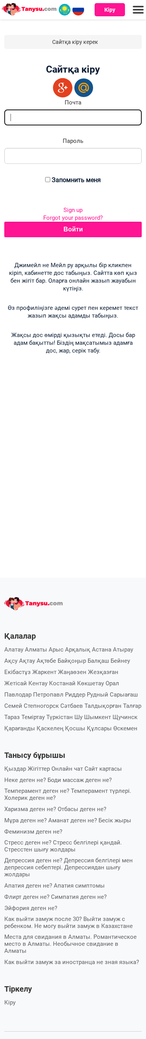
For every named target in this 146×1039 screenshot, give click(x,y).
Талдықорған (102, 705)
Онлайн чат (67, 768)
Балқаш (98, 660)
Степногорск (41, 705)
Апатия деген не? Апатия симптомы (54, 885)
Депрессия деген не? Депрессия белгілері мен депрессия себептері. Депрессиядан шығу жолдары (68, 867)
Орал (112, 683)
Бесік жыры (115, 820)
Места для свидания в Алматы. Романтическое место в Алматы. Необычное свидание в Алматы (70, 943)
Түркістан (59, 717)
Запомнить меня (76, 180)
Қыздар (15, 768)
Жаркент (44, 672)
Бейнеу (120, 660)
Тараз (12, 717)
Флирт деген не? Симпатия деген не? (55, 896)
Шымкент (97, 717)
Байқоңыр (72, 660)
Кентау (37, 683)
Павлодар (18, 694)
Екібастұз (17, 672)
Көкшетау (90, 683)
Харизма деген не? (30, 809)
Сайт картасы (103, 768)
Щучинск (125, 717)
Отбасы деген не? (82, 809)
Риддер (75, 694)
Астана (101, 649)
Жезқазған (103, 672)
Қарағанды (19, 728)
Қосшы (75, 728)
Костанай (62, 683)
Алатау (13, 649)
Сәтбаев (71, 705)
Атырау (123, 649)
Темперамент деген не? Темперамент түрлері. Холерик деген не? (67, 794)
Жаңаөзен (72, 672)
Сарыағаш (124, 694)
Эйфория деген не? (30, 908)
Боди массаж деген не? (79, 780)
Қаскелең (50, 728)
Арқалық (77, 649)
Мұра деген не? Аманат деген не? (50, 820)
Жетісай (15, 683)
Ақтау (27, 660)
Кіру (109, 10)
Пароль (73, 141)
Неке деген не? (25, 780)
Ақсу (11, 660)
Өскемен (125, 728)
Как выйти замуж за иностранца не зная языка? (71, 962)
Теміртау (33, 717)
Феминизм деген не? (33, 831)
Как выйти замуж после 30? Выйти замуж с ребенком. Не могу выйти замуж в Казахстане (68, 923)
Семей (13, 705)
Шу (78, 717)
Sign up (73, 210)
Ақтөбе (46, 660)
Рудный (97, 694)
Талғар (132, 705)
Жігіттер (39, 768)
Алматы (36, 649)
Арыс (56, 649)
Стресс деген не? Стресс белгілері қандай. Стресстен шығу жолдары (63, 846)
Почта (73, 102)
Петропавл (48, 694)
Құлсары (99, 728)
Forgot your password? (73, 217)
